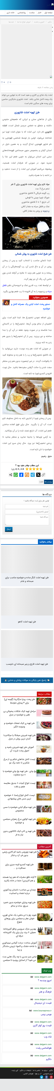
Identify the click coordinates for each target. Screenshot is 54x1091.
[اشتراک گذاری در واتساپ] (16, 475)
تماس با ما (36, 1070)
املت (41, 481)
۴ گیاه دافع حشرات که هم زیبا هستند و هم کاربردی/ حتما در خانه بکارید (19, 878)
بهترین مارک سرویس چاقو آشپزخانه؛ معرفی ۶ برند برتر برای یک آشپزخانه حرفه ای (19, 932)
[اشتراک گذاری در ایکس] (38, 475)
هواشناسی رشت (44, 1048)
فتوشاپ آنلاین (28, 1073)
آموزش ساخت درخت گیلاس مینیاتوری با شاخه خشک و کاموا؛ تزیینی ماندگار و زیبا (19, 946)
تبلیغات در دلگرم (25, 1070)
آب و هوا (38, 1073)
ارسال (9, 529)
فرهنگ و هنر (45, 992)
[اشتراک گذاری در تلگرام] (33, 475)
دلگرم (49, 1059)
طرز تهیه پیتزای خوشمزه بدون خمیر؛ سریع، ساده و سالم (19, 904)
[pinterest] (51, 1077)
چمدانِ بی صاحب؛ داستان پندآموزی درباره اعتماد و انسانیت (19, 891)
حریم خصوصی (48, 1073)
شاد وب (48, 1037)
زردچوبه (45, 211)
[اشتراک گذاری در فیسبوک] (21, 475)
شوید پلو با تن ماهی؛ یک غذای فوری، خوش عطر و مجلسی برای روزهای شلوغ (19, 918)
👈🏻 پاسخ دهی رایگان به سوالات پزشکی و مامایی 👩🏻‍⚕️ (27, 680)
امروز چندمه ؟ (45, 980)
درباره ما (44, 1070)
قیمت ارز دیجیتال (43, 1003)
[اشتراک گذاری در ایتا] (27, 475)
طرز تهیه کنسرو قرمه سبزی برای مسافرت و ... (19, 866)
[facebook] (46, 1077)
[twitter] (41, 1077)
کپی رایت (15, 1070)
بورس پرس (46, 1014)
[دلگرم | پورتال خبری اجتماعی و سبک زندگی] (50, 5)
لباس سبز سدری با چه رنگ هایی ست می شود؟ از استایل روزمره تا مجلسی (19, 958)
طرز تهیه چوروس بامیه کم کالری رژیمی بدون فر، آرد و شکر (19, 853)
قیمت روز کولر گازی (42, 1025)
